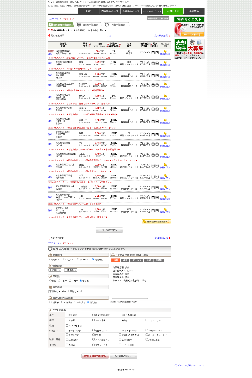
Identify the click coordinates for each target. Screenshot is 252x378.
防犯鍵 (98, 335)
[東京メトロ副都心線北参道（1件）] (130, 280)
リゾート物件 (128, 345)
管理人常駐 (74, 335)
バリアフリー (154, 320)
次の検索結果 (161, 35)
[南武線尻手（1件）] (130, 274)
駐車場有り (127, 340)
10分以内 (68, 302)
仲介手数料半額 (102, 315)
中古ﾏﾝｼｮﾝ (70, 260)
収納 (51, 325)
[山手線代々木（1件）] (130, 270)
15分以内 (81, 302)
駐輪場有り (74, 340)
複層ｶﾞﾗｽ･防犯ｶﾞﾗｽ (130, 335)
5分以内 (55, 302)
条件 (51, 315)
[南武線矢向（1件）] (130, 277)
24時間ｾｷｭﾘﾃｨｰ (155, 331)
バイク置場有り (102, 340)
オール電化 (100, 320)
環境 (51, 320)
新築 (54, 281)
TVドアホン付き (129, 331)
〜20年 (75, 281)
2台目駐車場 (154, 340)
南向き (125, 320)
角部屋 (72, 320)
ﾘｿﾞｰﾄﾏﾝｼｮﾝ (85, 260)
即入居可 (73, 315)
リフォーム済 (101, 345)
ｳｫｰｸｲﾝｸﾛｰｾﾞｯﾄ (75, 326)
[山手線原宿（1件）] (130, 267)
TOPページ (54, 19)
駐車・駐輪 (55, 339)
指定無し (99, 260)
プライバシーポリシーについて (189, 365)
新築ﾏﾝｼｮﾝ (56, 260)
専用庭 (72, 345)
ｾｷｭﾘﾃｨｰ (53, 331)
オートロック (75, 331)
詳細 (50, 54)
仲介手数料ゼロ (129, 315)
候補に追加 (165, 54)
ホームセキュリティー (158, 335)
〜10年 (64, 281)
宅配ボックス (101, 331)
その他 (52, 345)
